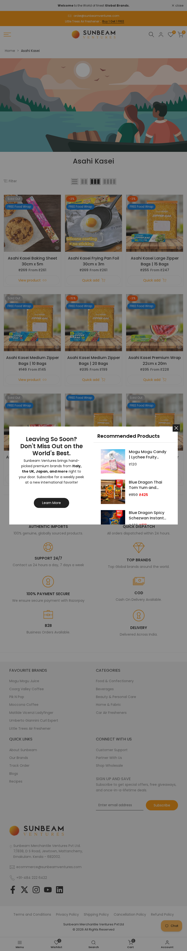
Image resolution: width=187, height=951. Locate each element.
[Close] (176, 428)
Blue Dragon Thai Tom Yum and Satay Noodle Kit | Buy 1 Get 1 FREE (146, 485)
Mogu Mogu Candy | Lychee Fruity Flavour (147, 454)
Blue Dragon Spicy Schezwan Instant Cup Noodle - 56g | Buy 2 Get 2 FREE (147, 515)
